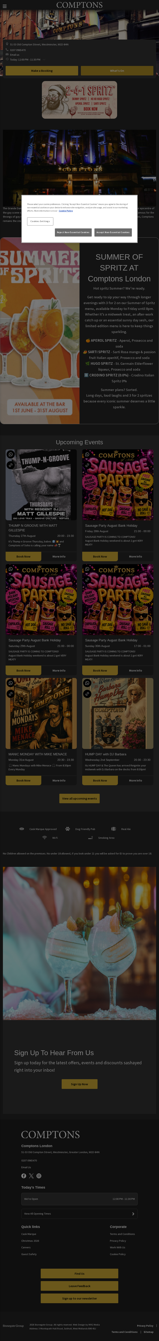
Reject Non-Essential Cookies (73, 232)
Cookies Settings (40, 221)
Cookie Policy (66, 210)
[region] (79, 219)
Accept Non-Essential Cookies (113, 232)
